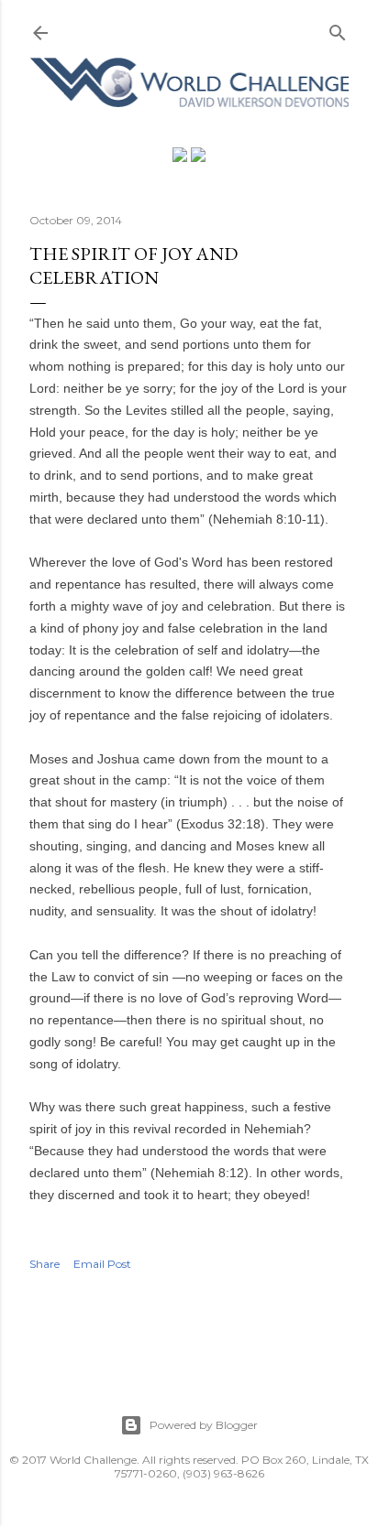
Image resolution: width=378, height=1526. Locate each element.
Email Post (102, 1264)
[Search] (338, 29)
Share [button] (44, 1264)
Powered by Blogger (204, 1425)
